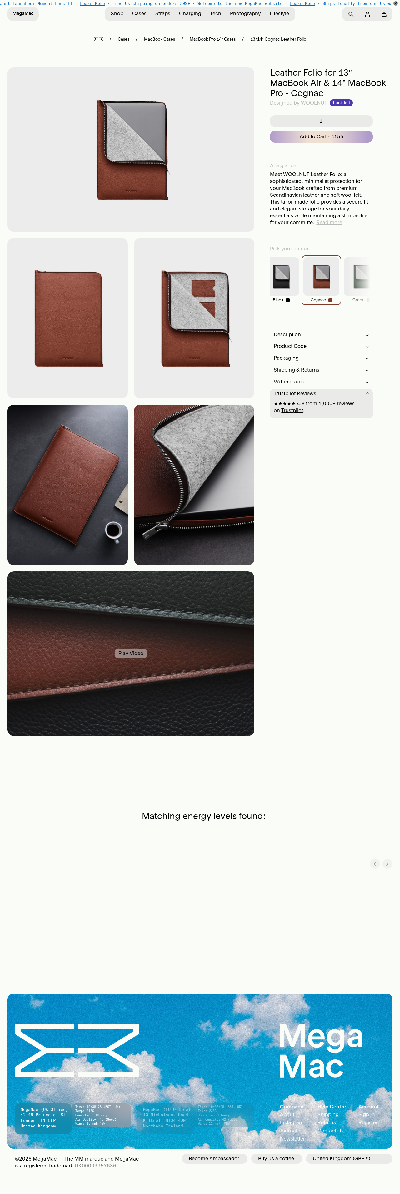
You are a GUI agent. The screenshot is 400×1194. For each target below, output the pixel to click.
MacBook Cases (159, 39)
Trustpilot (292, 410)
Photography (245, 13)
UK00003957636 (95, 1165)
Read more (329, 222)
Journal (288, 1130)
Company (291, 1106)
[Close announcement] (395, 3)
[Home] (98, 39)
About (287, 1114)
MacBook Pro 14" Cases (213, 39)
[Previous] (375, 864)
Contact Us (331, 1130)
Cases (139, 13)
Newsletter (292, 1139)
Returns (327, 1122)
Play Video (130, 653)
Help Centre (332, 1106)
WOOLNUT (314, 103)
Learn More (92, 3)
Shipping (328, 1114)
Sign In (366, 1114)
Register (368, 1122)
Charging (190, 13)
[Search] (351, 14)
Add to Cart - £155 (321, 136)
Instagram (292, 1122)
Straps (162, 13)
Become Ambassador (214, 1158)
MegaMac (45, 1159)
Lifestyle (279, 13)
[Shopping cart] (384, 14)
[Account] (367, 14)
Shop (117, 13)
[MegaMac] (23, 14)
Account (368, 1106)
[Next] (387, 864)
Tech (215, 13)
